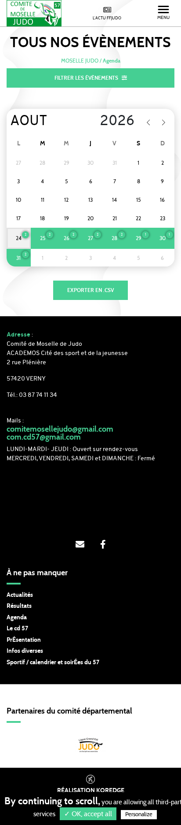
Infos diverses (25, 651)
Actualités (20, 595)
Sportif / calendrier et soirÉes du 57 (53, 662)
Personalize (138, 815)
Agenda (17, 617)
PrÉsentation (24, 640)
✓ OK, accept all (88, 814)
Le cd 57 (17, 628)
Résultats (19, 606)
